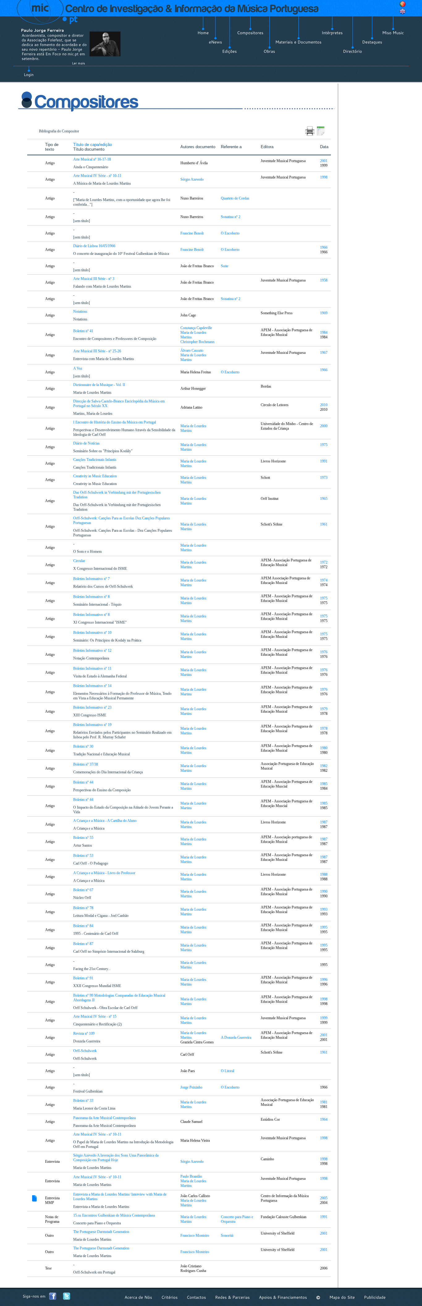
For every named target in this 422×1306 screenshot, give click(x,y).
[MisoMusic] (393, 32)
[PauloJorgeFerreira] (42, 30)
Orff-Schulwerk (85, 1051)
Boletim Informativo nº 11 (92, 668)
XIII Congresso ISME (90, 715)
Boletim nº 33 (83, 1100)
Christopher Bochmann (197, 342)
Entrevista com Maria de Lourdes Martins (104, 359)
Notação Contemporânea (91, 658)
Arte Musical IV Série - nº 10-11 (97, 176)
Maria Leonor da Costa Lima (94, 1108)
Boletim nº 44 (83, 782)
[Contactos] (196, 1297)
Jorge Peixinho (191, 1087)
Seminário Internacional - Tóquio (97, 604)
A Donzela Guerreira (236, 1037)
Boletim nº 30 (83, 746)
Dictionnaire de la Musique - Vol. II (99, 385)
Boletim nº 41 (83, 331)
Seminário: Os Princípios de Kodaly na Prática (107, 640)
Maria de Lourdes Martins (92, 392)
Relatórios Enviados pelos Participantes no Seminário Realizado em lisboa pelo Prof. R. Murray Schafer (122, 734)
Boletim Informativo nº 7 (92, 579)
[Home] (203, 32)
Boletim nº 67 (83, 890)
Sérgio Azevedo (192, 179)
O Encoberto (230, 233)
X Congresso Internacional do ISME (100, 568)
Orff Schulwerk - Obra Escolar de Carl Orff (105, 1008)
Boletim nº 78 (83, 908)
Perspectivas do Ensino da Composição (102, 790)
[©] (318, 1297)
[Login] (29, 71)
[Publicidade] (375, 1297)
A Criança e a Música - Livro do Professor (104, 873)
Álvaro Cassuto (191, 350)
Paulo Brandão (191, 1176)
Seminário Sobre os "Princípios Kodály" (103, 451)
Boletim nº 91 (83, 978)
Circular (79, 561)
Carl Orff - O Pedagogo (91, 863)
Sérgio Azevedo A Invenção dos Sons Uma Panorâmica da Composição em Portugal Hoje (115, 1157)
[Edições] (229, 51)
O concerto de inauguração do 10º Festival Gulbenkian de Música (121, 253)
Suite (225, 266)
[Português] (402, 4)
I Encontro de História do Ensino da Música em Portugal (115, 422)
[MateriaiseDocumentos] (298, 42)
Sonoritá (227, 1235)
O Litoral (228, 1071)
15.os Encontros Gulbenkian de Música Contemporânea (114, 1215)
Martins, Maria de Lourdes (93, 413)
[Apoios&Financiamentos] (283, 1297)
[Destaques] (372, 42)
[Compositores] (250, 32)
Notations (80, 311)
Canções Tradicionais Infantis (95, 460)
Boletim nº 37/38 (86, 764)
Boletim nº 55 (83, 838)
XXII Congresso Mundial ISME (97, 986)
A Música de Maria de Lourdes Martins (102, 183)
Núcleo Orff (82, 898)
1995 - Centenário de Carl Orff (96, 933)
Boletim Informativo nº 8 (92, 597)
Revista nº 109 (84, 1033)
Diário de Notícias (87, 443)
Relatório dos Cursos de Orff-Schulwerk (103, 586)
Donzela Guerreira (87, 1041)
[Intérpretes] (332, 32)
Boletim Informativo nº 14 (92, 686)
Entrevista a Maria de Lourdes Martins (101, 1207)
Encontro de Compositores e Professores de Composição (115, 339)
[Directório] (352, 51)
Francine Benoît (192, 233)
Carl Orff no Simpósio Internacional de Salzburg (109, 951)
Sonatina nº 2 (231, 217)
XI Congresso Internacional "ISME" (100, 622)
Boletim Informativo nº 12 (92, 650)
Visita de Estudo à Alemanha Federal (100, 676)
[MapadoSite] (342, 1297)
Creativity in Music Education (95, 476)
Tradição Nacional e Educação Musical (102, 754)
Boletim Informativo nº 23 (92, 707)
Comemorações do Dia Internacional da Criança (108, 772)
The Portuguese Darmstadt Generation (101, 1232)
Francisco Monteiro (194, 1235)
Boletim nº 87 (83, 944)
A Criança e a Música (89, 828)
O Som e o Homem (88, 551)
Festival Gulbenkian (88, 1091)
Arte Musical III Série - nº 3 (94, 279)
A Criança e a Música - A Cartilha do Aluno (105, 820)
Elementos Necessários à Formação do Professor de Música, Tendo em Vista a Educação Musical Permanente (122, 695)
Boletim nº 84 (83, 926)
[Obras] (269, 51)
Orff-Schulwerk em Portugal (94, 1272)
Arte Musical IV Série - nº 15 (95, 1016)
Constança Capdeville (196, 328)
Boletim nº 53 (83, 855)
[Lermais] (78, 63)
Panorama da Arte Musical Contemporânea (105, 1118)
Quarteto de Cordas (235, 198)
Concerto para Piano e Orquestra (97, 1223)
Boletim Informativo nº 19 (92, 725)
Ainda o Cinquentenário (91, 167)
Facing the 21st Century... (92, 969)
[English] (402, 11)
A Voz (78, 368)
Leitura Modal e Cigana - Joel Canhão (101, 915)
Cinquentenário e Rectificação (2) (98, 1024)
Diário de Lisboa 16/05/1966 (94, 246)
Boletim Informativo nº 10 (92, 632)
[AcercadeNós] (138, 1297)
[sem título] (82, 221)
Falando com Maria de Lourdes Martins (102, 286)
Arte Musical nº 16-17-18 (92, 159)
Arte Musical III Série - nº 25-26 (97, 351)
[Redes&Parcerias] (232, 1297)
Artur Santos (83, 845)
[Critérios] (169, 1297)
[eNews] (215, 42)
